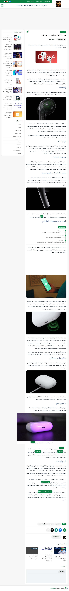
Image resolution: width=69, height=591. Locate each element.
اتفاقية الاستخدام (47, 1)
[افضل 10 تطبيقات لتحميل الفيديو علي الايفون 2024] (17, 72)
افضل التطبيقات (19, 6)
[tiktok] (5, 1)
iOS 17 (19, 125)
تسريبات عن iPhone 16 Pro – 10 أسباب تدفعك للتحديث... (52, 233)
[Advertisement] (34, 18)
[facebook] (10, 1)
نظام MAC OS (18, 153)
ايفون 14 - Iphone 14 (17, 136)
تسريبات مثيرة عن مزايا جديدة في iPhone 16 (55, 237)
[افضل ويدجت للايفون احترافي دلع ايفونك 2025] (17, 81)
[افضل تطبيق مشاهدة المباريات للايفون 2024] (17, 98)
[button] (60, 530)
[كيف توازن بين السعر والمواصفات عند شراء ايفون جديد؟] (17, 106)
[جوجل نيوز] (2, 1)
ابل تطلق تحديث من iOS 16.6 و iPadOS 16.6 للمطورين (8, 115)
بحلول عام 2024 (60, 451)
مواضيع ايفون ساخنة (28, 6)
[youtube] (7, 1)
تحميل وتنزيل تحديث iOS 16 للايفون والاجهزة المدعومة (7, 39)
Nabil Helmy (60, 39)
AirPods (41, 216)
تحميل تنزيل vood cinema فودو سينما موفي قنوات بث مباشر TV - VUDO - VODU (8, 48)
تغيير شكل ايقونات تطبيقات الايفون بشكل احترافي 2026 (7, 91)
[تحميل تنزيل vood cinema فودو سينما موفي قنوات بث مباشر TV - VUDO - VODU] (17, 47)
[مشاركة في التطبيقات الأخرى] (48, 530)
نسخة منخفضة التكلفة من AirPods (45, 491)
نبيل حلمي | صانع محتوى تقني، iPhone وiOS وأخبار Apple (60, 559)
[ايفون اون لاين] (58, 4)
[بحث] (2, 5)
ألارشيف (32, 1)
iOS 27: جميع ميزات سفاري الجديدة (33, 558)
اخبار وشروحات (44, 6)
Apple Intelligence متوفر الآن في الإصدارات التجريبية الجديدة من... (50, 242)
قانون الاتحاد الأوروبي (45, 481)
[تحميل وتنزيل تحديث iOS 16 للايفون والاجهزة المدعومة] (17, 38)
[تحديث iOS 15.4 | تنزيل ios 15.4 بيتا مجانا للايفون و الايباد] (17, 64)
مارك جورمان (61, 448)
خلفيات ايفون (18, 148)
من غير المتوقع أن (37, 451)
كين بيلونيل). (32, 442)
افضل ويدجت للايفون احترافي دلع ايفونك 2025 (8, 82)
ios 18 (20, 128)
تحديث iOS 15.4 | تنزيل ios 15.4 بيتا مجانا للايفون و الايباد (7, 65)
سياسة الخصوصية (39, 1)
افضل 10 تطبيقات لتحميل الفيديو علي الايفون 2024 (8, 74)
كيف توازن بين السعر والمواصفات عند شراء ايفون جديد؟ (47, 559)
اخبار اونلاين (63, 32)
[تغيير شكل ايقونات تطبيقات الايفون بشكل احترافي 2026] (17, 90)
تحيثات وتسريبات (17, 139)
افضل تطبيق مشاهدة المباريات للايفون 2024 (7, 99)
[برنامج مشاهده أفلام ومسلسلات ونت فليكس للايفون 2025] (17, 55)
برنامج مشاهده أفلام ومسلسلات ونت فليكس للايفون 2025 (7, 56)
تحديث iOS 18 (37, 6)
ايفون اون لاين (53, 588)
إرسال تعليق (61, 571)
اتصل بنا (28, 1)
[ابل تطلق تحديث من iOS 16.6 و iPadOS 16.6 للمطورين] (17, 114)
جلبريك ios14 (18, 142)
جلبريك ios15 (18, 145)
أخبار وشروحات (50, 524)
